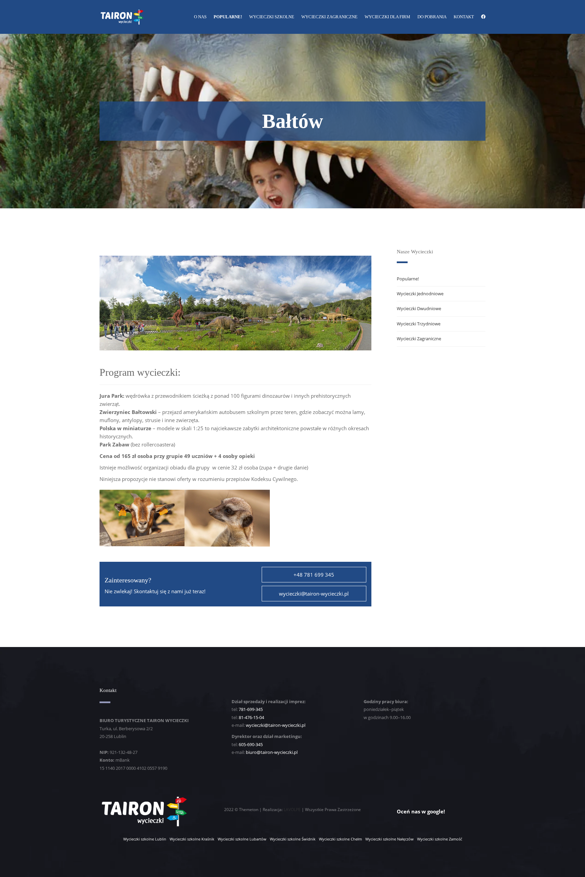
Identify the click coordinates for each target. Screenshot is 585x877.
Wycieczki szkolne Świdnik (293, 838)
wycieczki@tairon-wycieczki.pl (314, 593)
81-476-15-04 (251, 717)
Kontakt (464, 16)
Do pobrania (432, 16)
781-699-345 (251, 709)
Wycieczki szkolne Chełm (340, 838)
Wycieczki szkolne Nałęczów (389, 838)
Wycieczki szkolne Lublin (144, 838)
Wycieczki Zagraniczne (329, 16)
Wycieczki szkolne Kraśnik (192, 838)
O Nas (200, 16)
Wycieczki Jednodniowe (420, 294)
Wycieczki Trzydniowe (418, 324)
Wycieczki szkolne (271, 16)
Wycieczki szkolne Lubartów (242, 838)
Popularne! (228, 16)
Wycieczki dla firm (387, 16)
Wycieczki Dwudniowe (419, 308)
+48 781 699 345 (314, 574)
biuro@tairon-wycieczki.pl (272, 752)
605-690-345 (251, 744)
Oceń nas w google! (421, 811)
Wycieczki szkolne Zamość (439, 838)
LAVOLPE (292, 809)
